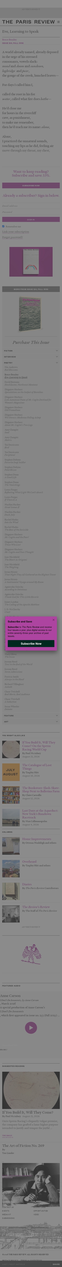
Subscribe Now (31, 644)
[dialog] (31, 633)
